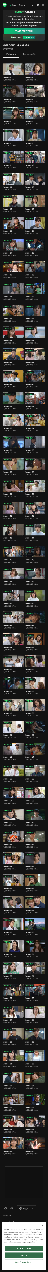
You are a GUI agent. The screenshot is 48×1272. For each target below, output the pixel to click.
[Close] (43, 1225)
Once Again (9, 44)
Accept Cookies (24, 1248)
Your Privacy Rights (24, 1262)
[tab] (11, 54)
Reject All (23, 1255)
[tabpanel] (24, 609)
